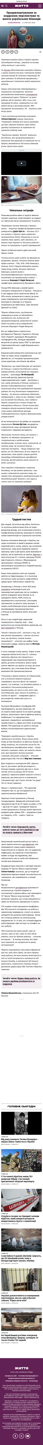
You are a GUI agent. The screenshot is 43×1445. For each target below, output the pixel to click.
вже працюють (8, 628)
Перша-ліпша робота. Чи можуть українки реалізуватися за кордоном (21, 981)
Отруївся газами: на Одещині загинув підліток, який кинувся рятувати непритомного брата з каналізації (20, 1218)
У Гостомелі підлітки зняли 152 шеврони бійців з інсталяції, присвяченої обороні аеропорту (17, 1179)
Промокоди (33, 1381)
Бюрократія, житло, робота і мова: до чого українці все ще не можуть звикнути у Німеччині (21, 830)
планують (5, 589)
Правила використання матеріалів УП (21, 1378)
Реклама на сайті (11, 1376)
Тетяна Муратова (14, 23)
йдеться (36, 554)
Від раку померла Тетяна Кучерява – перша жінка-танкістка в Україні (20, 1140)
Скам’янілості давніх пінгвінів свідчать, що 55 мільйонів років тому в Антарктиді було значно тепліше (21, 1258)
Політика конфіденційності (28, 1376)
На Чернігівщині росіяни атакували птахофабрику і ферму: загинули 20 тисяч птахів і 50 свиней (19, 1337)
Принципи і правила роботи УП (17, 1381)
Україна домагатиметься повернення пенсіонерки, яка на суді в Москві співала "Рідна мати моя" (20, 1298)
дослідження (28, 844)
